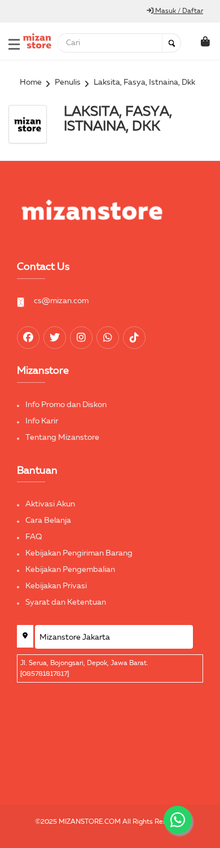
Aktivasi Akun (50, 504)
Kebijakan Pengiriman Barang (79, 553)
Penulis (68, 82)
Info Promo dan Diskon (66, 405)
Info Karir (41, 421)
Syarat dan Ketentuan (65, 602)
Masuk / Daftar (178, 11)
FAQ (33, 537)
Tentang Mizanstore (62, 438)
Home (31, 82)
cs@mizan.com (61, 301)
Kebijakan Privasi (56, 586)
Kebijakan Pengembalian (70, 570)
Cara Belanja (48, 520)
